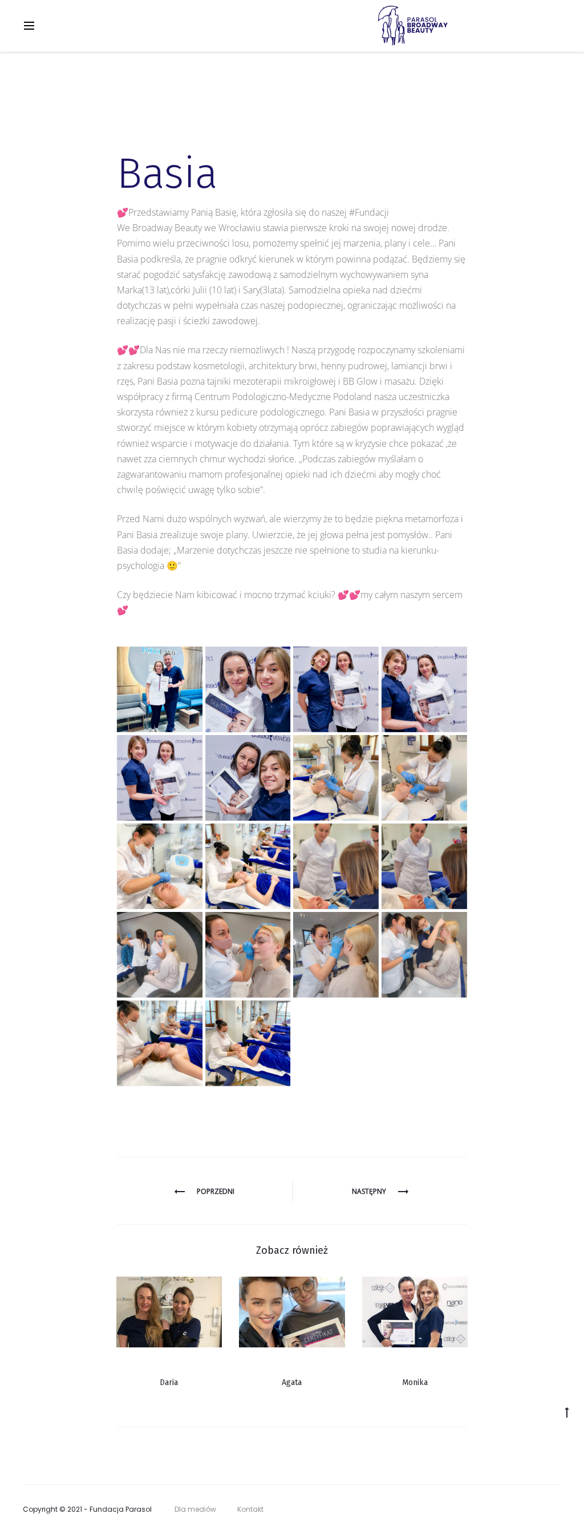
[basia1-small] (336, 689)
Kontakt (250, 1509)
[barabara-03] (336, 955)
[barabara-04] (424, 955)
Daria (169, 1382)
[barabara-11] (336, 778)
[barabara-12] (424, 778)
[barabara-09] (248, 866)
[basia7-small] (159, 689)
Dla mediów (195, 1509)
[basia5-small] (248, 778)
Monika (415, 1382)
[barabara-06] (159, 955)
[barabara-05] (248, 955)
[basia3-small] (424, 689)
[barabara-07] (424, 866)
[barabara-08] (336, 866)
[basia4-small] (159, 778)
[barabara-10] (159, 866)
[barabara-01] (248, 1043)
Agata (292, 1382)
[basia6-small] (248, 689)
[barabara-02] (159, 1043)
